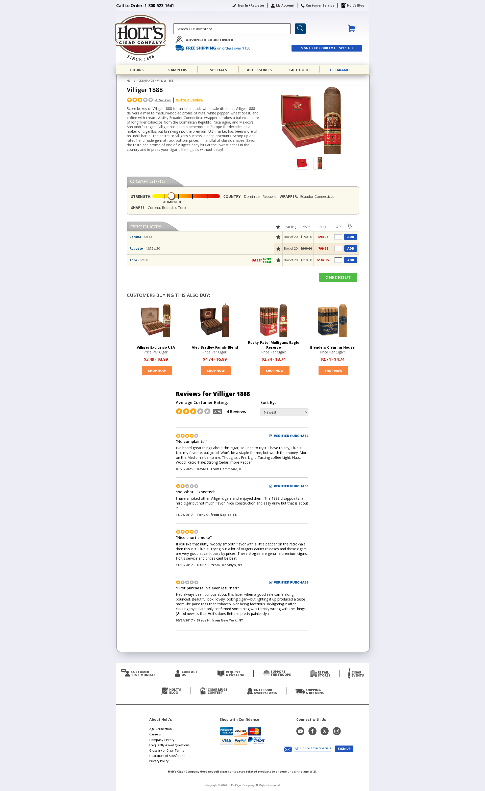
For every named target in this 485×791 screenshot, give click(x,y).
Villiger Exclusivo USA (156, 347)
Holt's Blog (355, 5)
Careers (155, 734)
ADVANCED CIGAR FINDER (209, 39)
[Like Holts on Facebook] (312, 731)
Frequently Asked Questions (169, 745)
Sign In (242, 5)
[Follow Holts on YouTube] (300, 731)
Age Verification (160, 729)
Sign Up (344, 749)
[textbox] (232, 28)
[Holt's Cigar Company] (145, 38)
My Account (285, 5)
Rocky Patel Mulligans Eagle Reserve (273, 345)
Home (131, 80)
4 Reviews (163, 100)
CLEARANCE (146, 80)
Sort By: (268, 402)
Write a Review (189, 100)
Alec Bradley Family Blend (215, 347)
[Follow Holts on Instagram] (337, 731)
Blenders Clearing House (332, 347)
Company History (161, 740)
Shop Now (157, 371)
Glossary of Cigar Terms (166, 750)
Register (257, 5)
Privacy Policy (158, 761)
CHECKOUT (338, 277)
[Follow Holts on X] (325, 731)
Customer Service (320, 5)
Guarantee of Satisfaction (167, 756)
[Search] (300, 28)
